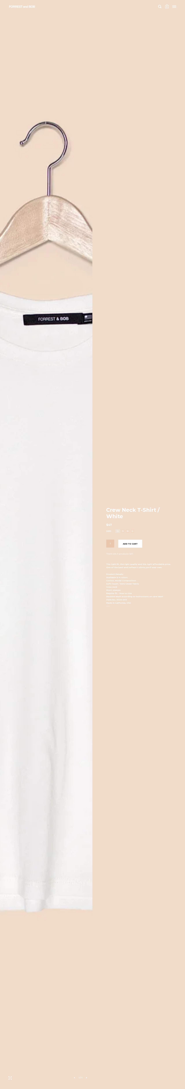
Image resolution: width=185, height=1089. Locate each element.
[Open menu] (174, 6)
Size (108, 531)
